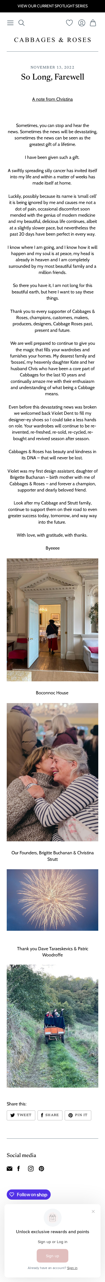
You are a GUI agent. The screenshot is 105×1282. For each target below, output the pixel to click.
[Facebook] (18, 1170)
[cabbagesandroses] (52, 39)
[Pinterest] (41, 1170)
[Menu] (10, 23)
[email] (9, 1170)
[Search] (21, 22)
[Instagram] (31, 1170)
